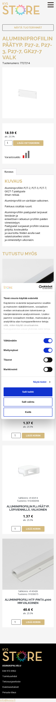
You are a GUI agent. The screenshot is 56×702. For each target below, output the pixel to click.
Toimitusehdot (9, 676)
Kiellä (28, 412)
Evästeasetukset (10, 686)
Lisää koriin (33, 435)
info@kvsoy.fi (7, 700)
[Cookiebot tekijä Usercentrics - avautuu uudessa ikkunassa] (39, 287)
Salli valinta (28, 402)
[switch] (48, 350)
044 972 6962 (9, 670)
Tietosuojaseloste (11, 681)
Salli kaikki (28, 391)
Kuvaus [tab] (9, 171)
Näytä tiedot (39, 382)
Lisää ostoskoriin (28, 143)
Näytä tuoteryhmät (28, 27)
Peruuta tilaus (9, 692)
